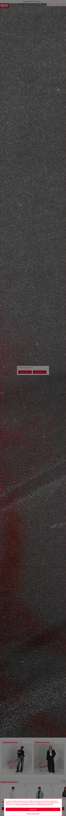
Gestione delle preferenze (23, 804)
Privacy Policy (41, 804)
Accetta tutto (33, 809)
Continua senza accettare (33, 813)
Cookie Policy (49, 804)
